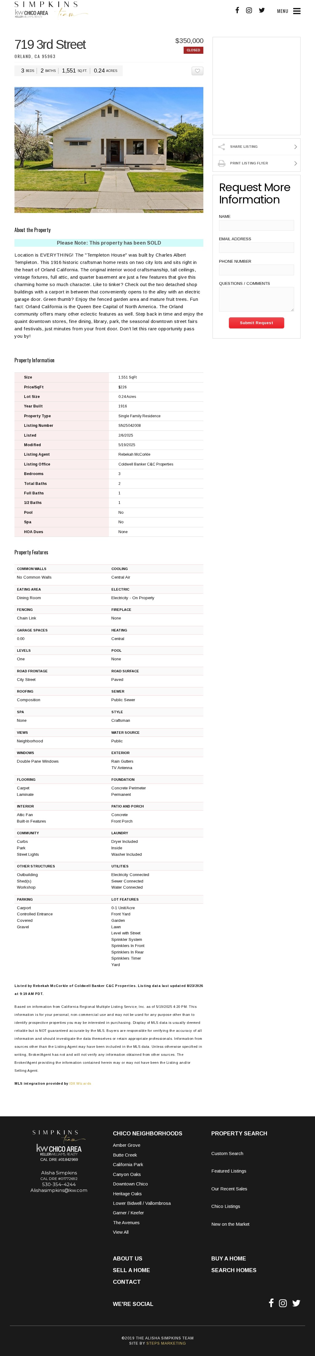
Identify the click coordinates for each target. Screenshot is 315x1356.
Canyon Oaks (127, 1174)
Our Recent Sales (229, 1188)
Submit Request (256, 322)
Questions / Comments (244, 283)
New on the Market (230, 1224)
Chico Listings (225, 1206)
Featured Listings (228, 1170)
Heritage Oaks (127, 1193)
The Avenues (126, 1222)
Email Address (235, 239)
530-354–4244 (59, 1184)
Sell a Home (131, 1270)
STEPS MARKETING (166, 1343)
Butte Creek (125, 1155)
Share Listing (243, 146)
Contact (127, 1282)
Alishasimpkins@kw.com (58, 1190)
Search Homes (234, 1270)
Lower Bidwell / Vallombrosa (142, 1203)
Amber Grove (126, 1145)
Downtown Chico (130, 1183)
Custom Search (227, 1153)
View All (121, 1232)
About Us (127, 1259)
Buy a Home (228, 1259)
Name (224, 216)
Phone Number (235, 261)
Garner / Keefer (128, 1212)
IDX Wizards (80, 1083)
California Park (128, 1164)
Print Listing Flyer (249, 163)
